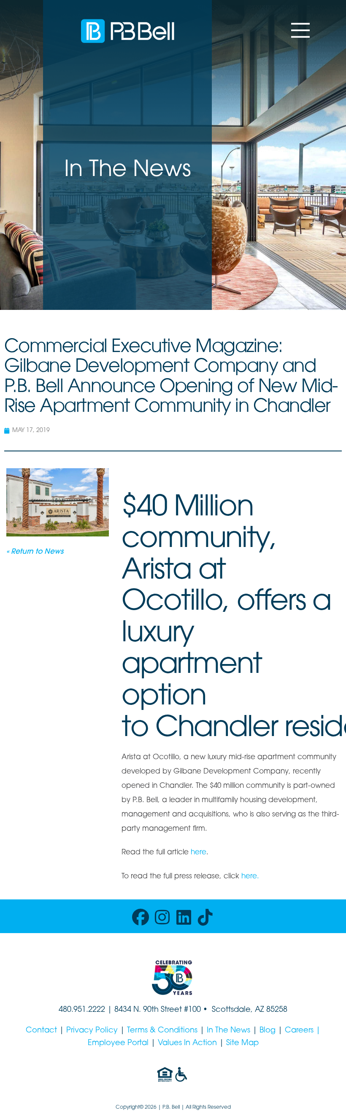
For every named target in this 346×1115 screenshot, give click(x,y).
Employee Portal (118, 1043)
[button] (300, 30)
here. (250, 876)
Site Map (242, 1043)
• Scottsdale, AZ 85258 (244, 1010)
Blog (268, 1031)
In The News (228, 1031)
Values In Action (187, 1043)
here (198, 852)
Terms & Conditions (162, 1031)
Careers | (303, 1031)
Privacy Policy (92, 1031)
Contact (41, 1031)
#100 (192, 1010)
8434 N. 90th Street (149, 1010)
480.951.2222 (82, 1010)
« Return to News (34, 551)
